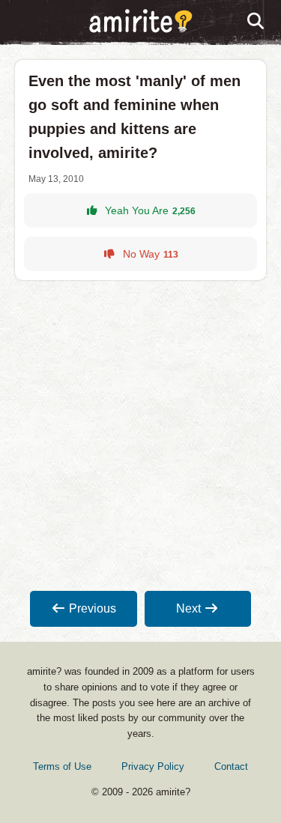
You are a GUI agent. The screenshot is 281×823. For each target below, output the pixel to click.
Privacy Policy (152, 766)
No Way (150, 254)
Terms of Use (62, 766)
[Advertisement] (140, 435)
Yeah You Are (150, 210)
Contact (231, 766)
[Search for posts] (256, 21)
